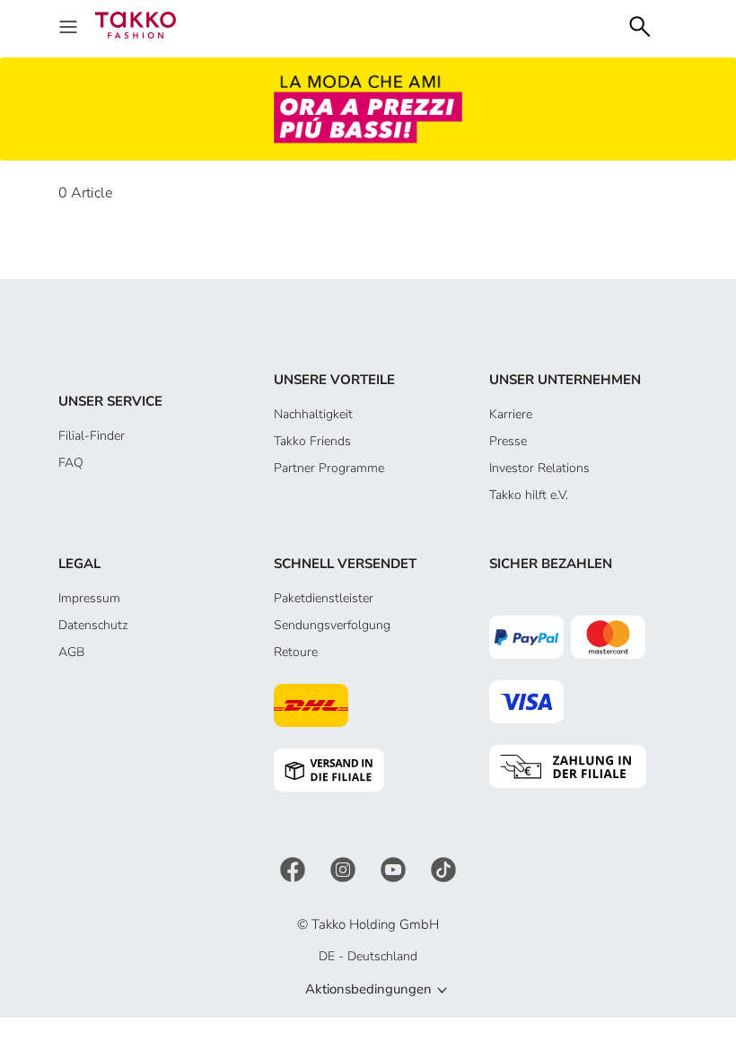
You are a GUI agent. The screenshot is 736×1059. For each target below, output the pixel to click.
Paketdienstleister (323, 598)
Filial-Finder (91, 435)
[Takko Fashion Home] (135, 23)
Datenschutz (92, 625)
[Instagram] (344, 869)
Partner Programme (329, 468)
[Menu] (70, 25)
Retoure (296, 652)
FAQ (70, 462)
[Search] (640, 25)
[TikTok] (443, 869)
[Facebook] (294, 869)
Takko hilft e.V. (528, 494)
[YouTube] (395, 869)
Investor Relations (539, 468)
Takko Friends (312, 441)
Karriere (510, 414)
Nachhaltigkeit (313, 414)
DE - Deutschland (368, 956)
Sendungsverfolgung (332, 625)
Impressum (89, 598)
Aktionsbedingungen (368, 989)
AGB (71, 652)
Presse (508, 441)
